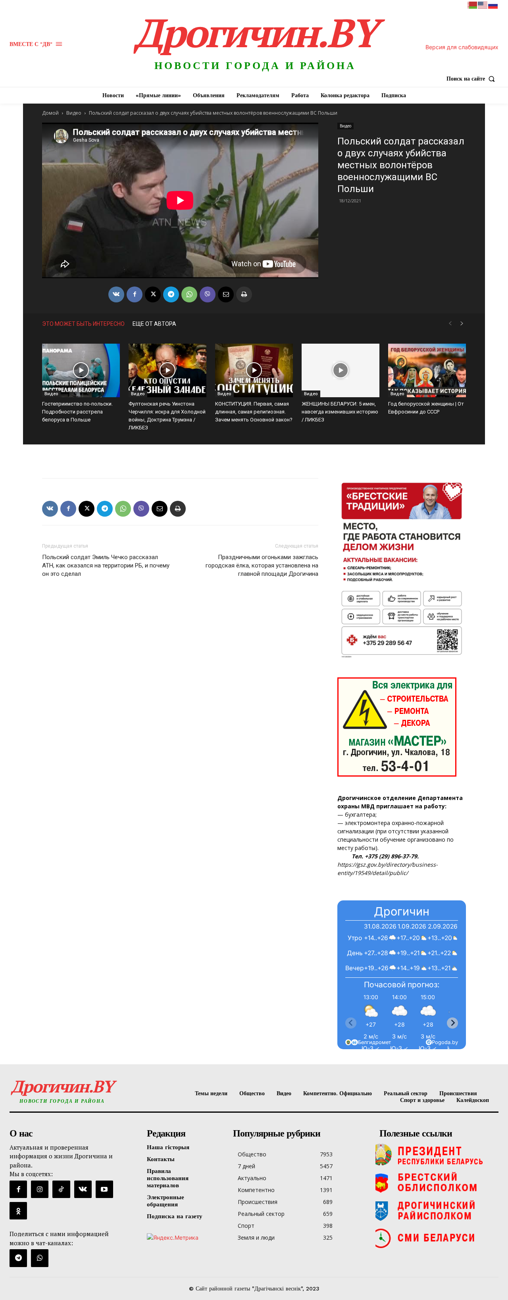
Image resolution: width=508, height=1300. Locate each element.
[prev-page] (450, 324)
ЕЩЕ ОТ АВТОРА (154, 324)
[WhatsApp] (189, 294)
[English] (483, 4)
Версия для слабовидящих (461, 47)
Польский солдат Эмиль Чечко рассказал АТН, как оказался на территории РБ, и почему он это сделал (105, 565)
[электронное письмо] (226, 294)
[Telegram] (171, 294)
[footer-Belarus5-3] (436, 1155)
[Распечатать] (244, 294)
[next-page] (462, 324)
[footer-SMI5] (436, 1238)
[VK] (116, 294)
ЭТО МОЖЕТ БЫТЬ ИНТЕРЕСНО (83, 324)
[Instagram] (39, 1189)
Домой (50, 113)
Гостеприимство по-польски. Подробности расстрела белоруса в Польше (77, 412)
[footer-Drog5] (436, 1210)
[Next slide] (452, 1023)
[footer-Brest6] (436, 1182)
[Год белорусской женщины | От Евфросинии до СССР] (427, 370)
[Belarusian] (473, 4)
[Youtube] (104, 1189)
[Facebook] (134, 294)
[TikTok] (61, 1189)
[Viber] (208, 294)
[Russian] (493, 4)
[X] (153, 294)
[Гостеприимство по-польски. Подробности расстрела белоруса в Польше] (81, 370)
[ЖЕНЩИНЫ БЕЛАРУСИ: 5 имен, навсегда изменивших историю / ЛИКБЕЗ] (340, 370)
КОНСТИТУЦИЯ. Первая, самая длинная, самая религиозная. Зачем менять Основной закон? (253, 412)
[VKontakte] (83, 1189)
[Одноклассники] (18, 1210)
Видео (73, 113)
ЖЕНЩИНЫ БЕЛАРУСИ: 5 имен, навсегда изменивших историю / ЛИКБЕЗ (340, 412)
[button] (472, 78)
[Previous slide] (350, 1023)
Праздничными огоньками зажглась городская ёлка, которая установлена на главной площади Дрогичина (262, 565)
